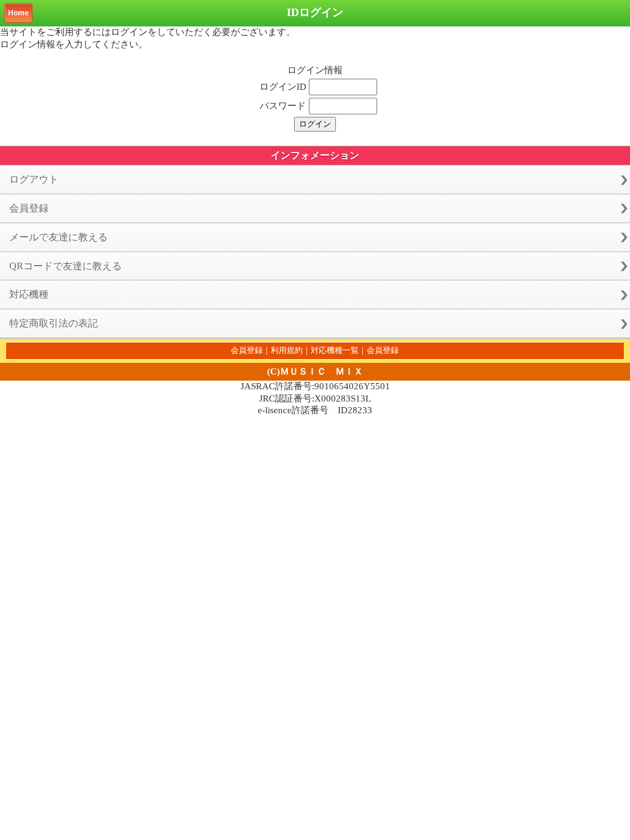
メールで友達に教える (58, 237)
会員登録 (29, 208)
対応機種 (29, 294)
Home (18, 13)
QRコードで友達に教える (65, 266)
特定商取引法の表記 (53, 323)
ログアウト (33, 179)
